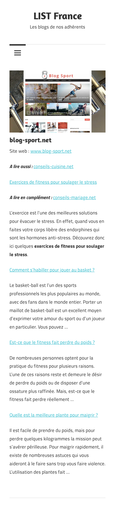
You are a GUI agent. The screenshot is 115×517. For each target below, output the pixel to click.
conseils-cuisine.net (53, 166)
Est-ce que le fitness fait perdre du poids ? (52, 342)
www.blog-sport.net (50, 151)
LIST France (57, 15)
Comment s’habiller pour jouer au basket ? (52, 269)
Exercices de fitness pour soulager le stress (53, 182)
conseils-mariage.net (74, 197)
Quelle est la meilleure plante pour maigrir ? (53, 415)
